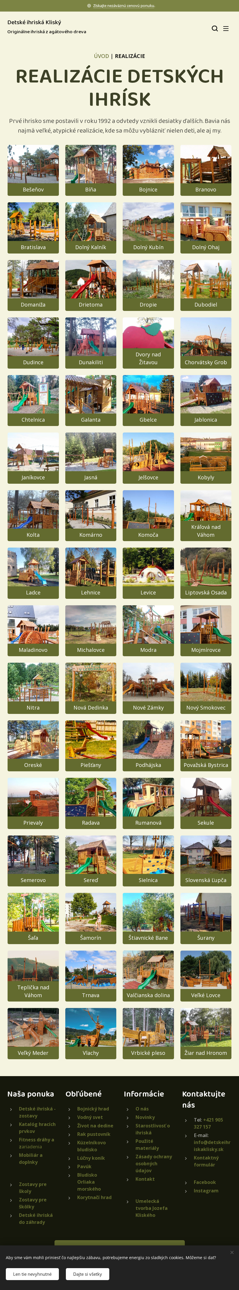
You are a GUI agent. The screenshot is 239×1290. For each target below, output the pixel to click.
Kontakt (145, 1179)
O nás (142, 1109)
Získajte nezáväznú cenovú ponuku (123, 5)
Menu (226, 28)
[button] (214, 28)
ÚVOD (101, 55)
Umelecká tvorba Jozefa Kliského (152, 1208)
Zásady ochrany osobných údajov (154, 1163)
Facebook (205, 1182)
